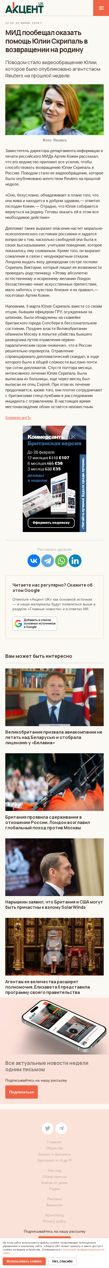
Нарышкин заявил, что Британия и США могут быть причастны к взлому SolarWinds (54, 904)
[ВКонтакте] (34, 560)
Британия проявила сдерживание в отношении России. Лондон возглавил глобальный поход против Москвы (47, 822)
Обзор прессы (54, 1176)
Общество (54, 1148)
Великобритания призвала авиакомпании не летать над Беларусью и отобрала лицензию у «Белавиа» (53, 737)
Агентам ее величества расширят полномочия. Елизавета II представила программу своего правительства (47, 987)
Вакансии (54, 1205)
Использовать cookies (24, 1261)
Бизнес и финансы (54, 1154)
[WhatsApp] (61, 560)
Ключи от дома (54, 1183)
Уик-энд (54, 1170)
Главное (54, 1142)
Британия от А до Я (54, 1160)
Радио (54, 1189)
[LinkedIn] (75, 560)
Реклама (54, 1199)
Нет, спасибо (62, 1261)
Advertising (54, 1215)
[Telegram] (47, 560)
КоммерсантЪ (18, 417)
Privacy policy (54, 1221)
